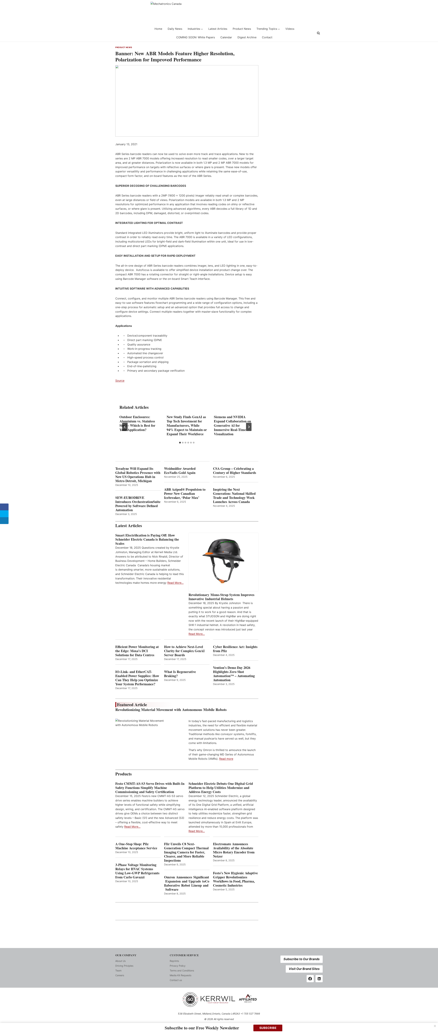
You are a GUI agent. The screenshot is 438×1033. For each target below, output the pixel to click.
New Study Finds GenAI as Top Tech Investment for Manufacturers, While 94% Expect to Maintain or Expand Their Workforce (187, 425)
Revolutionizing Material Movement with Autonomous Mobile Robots (171, 709)
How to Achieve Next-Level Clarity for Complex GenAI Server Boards (184, 651)
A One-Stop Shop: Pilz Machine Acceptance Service (136, 846)
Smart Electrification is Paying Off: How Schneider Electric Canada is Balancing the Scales (147, 539)
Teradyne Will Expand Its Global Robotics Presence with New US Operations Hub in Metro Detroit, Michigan (137, 475)
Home (158, 28)
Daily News (175, 28)
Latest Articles (217, 28)
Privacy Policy (177, 965)
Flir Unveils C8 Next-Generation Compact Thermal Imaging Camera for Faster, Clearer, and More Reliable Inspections (186, 852)
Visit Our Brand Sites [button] (304, 969)
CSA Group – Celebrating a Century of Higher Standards (234, 471)
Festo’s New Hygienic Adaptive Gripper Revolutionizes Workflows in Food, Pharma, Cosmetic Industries (235, 879)
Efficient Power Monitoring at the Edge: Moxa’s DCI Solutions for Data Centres (137, 651)
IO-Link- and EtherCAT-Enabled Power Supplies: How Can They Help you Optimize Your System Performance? (137, 678)
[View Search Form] (318, 33)
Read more (226, 758)
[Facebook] (310, 978)
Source (119, 380)
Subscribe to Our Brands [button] (302, 959)
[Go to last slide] (125, 427)
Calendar (226, 37)
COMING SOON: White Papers (195, 37)
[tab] (180, 442)
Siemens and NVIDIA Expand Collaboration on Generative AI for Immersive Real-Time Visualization (232, 425)
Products (123, 774)
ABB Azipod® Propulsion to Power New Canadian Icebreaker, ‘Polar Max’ (184, 493)
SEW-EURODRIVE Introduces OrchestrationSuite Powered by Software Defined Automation (137, 504)
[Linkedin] (319, 978)
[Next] (249, 427)
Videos (289, 28)
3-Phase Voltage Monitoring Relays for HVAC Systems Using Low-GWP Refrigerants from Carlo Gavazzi (137, 871)
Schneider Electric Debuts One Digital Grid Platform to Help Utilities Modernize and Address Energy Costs (221, 788)
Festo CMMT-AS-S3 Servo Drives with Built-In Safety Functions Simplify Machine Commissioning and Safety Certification (149, 788)
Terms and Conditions (182, 970)
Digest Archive (246, 37)
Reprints (174, 960)
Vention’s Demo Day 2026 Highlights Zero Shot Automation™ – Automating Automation (234, 674)
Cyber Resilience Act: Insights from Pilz (235, 649)
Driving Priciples (124, 965)
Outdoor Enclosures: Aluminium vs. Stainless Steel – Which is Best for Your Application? (137, 423)
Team (118, 970)
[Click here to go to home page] (124, 33)
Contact (267, 37)
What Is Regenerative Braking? (180, 674)
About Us (120, 960)
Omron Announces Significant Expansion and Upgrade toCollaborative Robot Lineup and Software (186, 883)
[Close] (435, 1026)
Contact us (176, 980)
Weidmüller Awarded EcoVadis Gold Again (180, 471)
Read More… (175, 582)
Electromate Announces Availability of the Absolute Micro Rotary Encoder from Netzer (234, 850)
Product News (242, 28)
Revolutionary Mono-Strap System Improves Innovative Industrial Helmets (221, 597)
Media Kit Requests (180, 975)
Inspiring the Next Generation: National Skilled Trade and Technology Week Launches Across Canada (234, 495)
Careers (119, 975)
